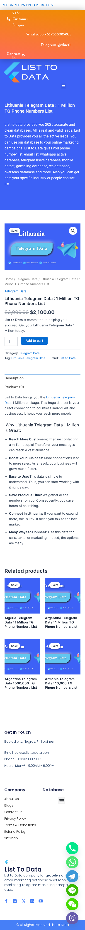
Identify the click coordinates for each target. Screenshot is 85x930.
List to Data (67, 358)
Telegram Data (27, 279)
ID (33, 5)
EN (28, 5)
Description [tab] (14, 378)
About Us (11, 799)
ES (48, 5)
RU (43, 5)
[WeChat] (72, 904)
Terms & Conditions (20, 825)
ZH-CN (7, 5)
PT (38, 5)
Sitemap (11, 838)
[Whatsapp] (72, 862)
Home (9, 279)
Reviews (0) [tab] (14, 387)
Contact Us (13, 812)
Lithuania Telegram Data (28, 358)
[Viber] (72, 918)
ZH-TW (19, 5)
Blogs (8, 805)
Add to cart (34, 341)
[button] (63, 86)
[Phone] (72, 848)
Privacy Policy (15, 818)
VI (52, 5)
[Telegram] (72, 876)
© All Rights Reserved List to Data (42, 925)
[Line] (72, 890)
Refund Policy (15, 831)
